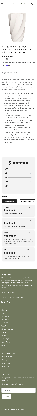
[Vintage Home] (18, 3)
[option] (18, 25)
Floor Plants (5, 323)
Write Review (9, 201)
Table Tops (4, 326)
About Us (4, 345)
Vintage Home (9, 409)
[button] (7, 56)
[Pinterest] (7, 302)
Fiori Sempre (5, 339)
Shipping (4, 360)
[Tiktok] (9, 302)
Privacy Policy (5, 363)
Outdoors (4, 332)
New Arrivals (5, 316)
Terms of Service (6, 357)
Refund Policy (5, 366)
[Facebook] (2, 302)
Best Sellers (5, 319)
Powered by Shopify (18, 409)
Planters (4, 336)
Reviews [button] (5, 196)
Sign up (6, 396)
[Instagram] (4, 302)
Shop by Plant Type (7, 329)
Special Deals (5, 342)
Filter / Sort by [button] (26, 201)
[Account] (31, 4)
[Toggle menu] (2, 4)
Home (3, 313)
